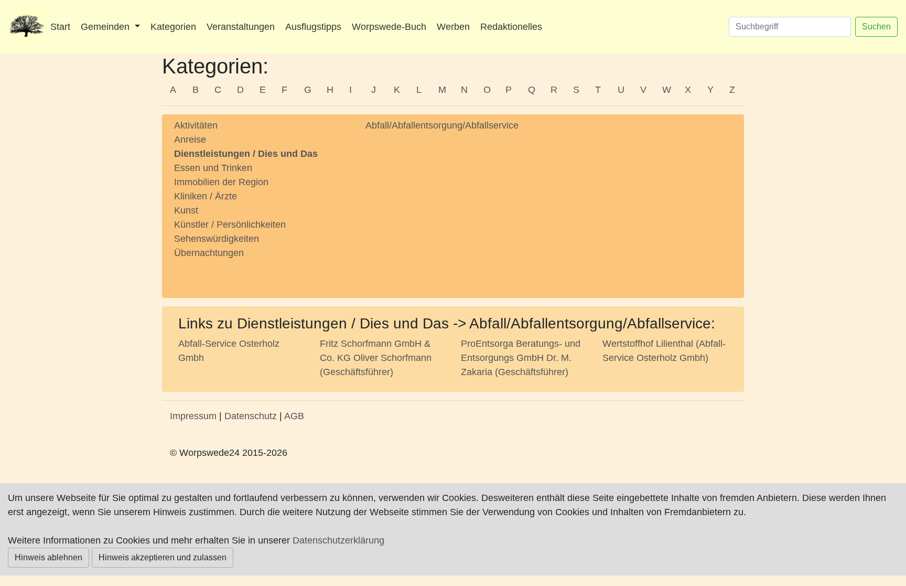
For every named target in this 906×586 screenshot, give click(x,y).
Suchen (876, 26)
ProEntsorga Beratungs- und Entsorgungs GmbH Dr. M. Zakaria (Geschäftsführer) (520, 357)
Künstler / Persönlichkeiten (230, 224)
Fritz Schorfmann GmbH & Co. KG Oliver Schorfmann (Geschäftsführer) (376, 357)
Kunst (186, 210)
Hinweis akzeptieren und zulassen (162, 557)
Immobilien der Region (221, 182)
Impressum (193, 416)
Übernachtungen (209, 253)
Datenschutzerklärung (338, 540)
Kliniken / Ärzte (205, 196)
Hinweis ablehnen (48, 557)
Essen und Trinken (213, 168)
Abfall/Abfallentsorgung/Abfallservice (442, 125)
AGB (294, 416)
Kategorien (173, 27)
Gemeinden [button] (106, 27)
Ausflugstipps (313, 27)
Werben (453, 27)
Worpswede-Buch (389, 27)
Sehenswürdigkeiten (216, 238)
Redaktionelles (511, 27)
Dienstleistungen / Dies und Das (246, 153)
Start (60, 27)
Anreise (190, 139)
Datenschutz (250, 416)
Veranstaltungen (241, 27)
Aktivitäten (196, 125)
